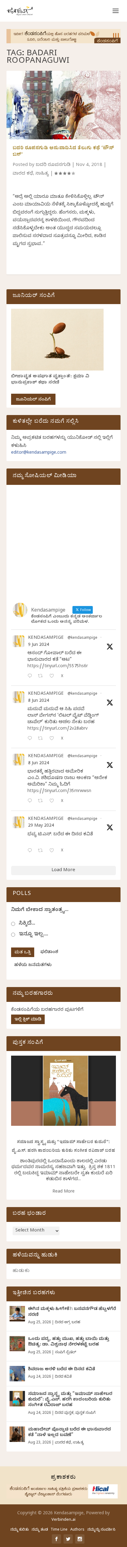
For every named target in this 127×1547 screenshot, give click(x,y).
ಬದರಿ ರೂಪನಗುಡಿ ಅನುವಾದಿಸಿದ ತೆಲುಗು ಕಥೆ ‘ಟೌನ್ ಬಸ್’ (63, 152)
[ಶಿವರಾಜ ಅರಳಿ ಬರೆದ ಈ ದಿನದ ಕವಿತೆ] (17, 1373)
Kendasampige (46, 638)
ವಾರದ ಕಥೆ (23, 174)
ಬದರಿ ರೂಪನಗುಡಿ (53, 165)
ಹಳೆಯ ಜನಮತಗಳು (32, 965)
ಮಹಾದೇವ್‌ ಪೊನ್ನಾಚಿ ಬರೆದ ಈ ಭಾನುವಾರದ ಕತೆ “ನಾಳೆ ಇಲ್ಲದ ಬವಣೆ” (69, 1433)
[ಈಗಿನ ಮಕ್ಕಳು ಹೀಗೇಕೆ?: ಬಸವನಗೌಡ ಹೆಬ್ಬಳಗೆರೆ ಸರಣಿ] (17, 1313)
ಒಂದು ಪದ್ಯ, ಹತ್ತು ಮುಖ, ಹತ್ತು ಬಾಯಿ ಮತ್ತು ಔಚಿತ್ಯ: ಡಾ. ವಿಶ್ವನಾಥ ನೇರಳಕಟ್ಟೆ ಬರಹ (68, 1342)
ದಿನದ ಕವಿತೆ (63, 1377)
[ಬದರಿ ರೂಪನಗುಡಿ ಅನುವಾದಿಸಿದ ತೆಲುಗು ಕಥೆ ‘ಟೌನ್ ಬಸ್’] (63, 105)
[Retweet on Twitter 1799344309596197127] (42, 739)
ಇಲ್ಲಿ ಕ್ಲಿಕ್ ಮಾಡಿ (27, 1020)
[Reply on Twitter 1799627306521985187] (31, 676)
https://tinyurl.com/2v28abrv (57, 729)
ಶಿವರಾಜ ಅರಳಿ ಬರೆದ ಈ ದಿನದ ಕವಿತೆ (61, 1370)
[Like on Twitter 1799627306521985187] (53, 676)
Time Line (59, 1530)
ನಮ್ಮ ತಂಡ (39, 1530)
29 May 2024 (41, 826)
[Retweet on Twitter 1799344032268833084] (42, 801)
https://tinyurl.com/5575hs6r (57, 667)
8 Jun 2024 (38, 701)
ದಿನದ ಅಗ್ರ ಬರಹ (67, 1322)
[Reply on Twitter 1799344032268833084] (31, 801)
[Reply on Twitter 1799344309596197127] (31, 739)
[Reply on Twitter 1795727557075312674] (31, 851)
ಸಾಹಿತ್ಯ (42, 174)
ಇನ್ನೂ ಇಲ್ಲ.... (33, 935)
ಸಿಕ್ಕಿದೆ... (27, 924)
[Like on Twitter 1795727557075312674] (53, 851)
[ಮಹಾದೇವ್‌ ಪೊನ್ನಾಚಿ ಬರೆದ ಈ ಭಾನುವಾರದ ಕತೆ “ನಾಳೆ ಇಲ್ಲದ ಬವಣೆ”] (17, 1434)
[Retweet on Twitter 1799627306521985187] (42, 676)
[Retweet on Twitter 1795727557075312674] (42, 851)
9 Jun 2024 (38, 645)
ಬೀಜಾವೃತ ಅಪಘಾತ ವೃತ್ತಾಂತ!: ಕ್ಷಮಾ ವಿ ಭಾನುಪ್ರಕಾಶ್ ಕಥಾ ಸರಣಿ (50, 380)
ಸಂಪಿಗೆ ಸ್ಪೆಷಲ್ (65, 1352)
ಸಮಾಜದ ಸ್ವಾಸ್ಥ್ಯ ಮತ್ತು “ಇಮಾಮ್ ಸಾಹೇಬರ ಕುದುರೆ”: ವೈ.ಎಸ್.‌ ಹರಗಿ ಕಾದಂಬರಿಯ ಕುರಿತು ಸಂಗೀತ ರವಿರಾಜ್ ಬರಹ (70, 1400)
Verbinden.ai (63, 1520)
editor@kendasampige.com (38, 453)
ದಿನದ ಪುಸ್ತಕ (64, 1413)
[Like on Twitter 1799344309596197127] (53, 739)
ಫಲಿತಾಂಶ (49, 953)
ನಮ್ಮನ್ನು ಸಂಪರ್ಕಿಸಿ (101, 1530)
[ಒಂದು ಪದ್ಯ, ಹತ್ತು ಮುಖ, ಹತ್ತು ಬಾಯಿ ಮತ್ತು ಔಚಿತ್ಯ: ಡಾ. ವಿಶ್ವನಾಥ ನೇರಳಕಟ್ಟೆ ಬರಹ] (17, 1343)
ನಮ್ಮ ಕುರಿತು (19, 1530)
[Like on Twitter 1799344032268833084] (53, 801)
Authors (77, 1530)
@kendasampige (82, 638)
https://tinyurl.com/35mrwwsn (59, 792)
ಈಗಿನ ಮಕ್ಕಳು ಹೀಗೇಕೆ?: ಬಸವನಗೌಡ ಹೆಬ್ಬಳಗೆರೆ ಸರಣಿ (72, 1312)
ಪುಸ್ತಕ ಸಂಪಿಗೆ (85, 1413)
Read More (63, 1192)
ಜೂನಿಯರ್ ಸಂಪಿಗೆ (33, 400)
